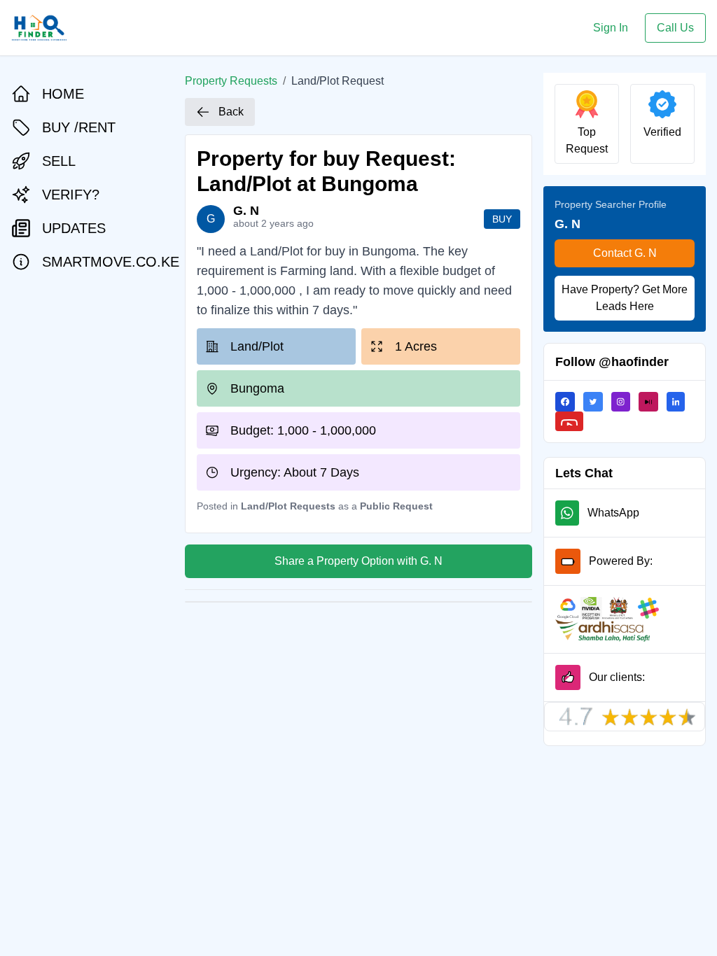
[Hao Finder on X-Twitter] (597, 402)
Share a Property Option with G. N (358, 561)
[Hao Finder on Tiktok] (653, 402)
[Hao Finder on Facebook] (569, 402)
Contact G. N (625, 253)
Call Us (675, 28)
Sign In (610, 28)
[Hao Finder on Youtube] (573, 421)
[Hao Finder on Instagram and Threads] (625, 402)
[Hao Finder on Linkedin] (680, 402)
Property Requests (231, 81)
